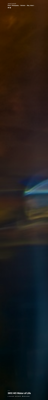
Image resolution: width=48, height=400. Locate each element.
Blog (28, 5)
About (32, 5)
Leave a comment (26, 396)
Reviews (22, 5)
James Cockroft (12, 3)
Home (9, 5)
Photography (15, 5)
